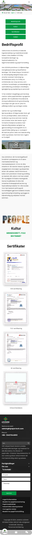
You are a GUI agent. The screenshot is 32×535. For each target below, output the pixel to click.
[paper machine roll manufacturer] (16, 144)
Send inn (9, 493)
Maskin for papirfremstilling (13, 511)
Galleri (15, 37)
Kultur (16, 27)
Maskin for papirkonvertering (13, 502)
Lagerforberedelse (9, 499)
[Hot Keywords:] (28, 443)
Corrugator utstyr (9, 509)
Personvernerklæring (15, 527)
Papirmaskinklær (9, 504)
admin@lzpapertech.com (13, 429)
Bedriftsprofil (15, 22)
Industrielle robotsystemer (12, 507)
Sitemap (20, 525)
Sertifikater (15, 32)
